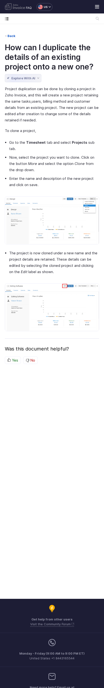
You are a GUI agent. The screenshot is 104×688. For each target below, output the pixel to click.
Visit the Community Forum (51, 624)
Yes (14, 360)
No (32, 360)
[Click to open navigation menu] (8, 18)
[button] (42, 7)
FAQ (29, 8)
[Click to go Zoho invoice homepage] (15, 7)
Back (11, 36)
